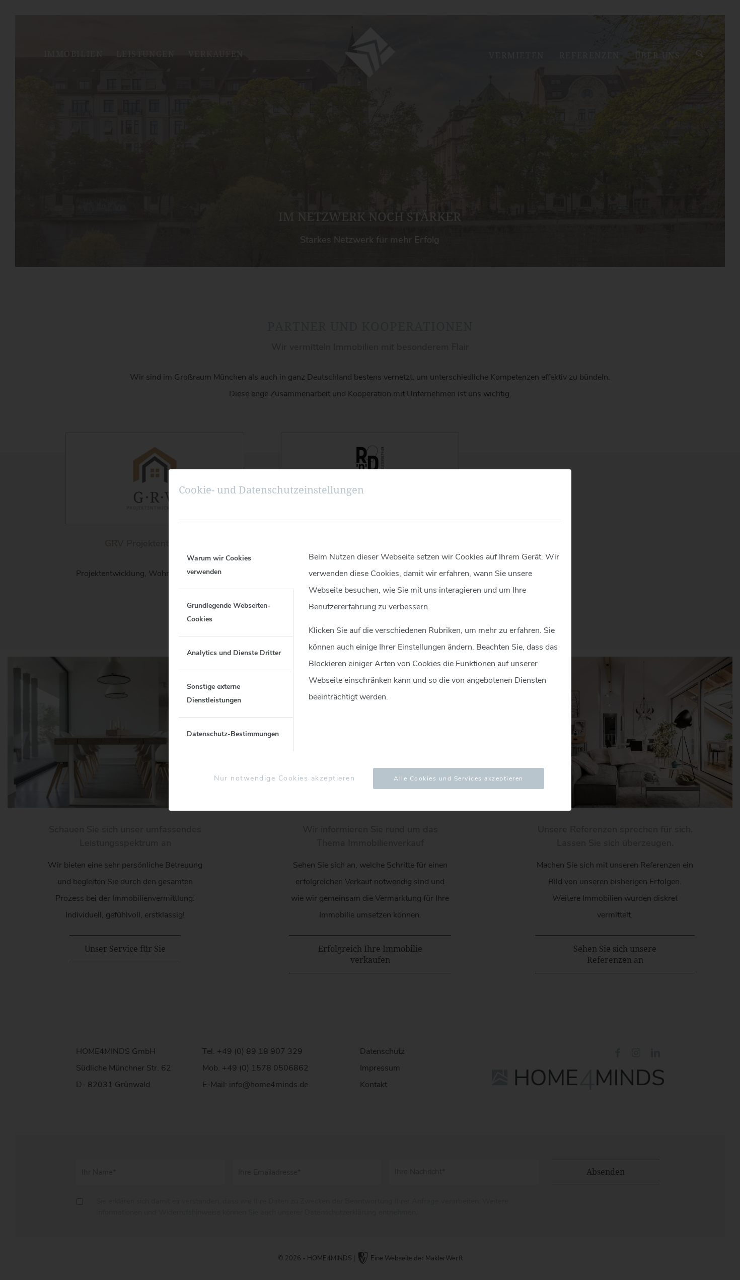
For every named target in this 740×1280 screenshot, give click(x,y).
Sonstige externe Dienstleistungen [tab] (214, 693)
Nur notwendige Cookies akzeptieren (284, 778)
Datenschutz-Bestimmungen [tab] (233, 734)
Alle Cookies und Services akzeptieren (459, 778)
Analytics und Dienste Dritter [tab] (234, 653)
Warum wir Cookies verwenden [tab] (219, 564)
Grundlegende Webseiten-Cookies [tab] (228, 612)
